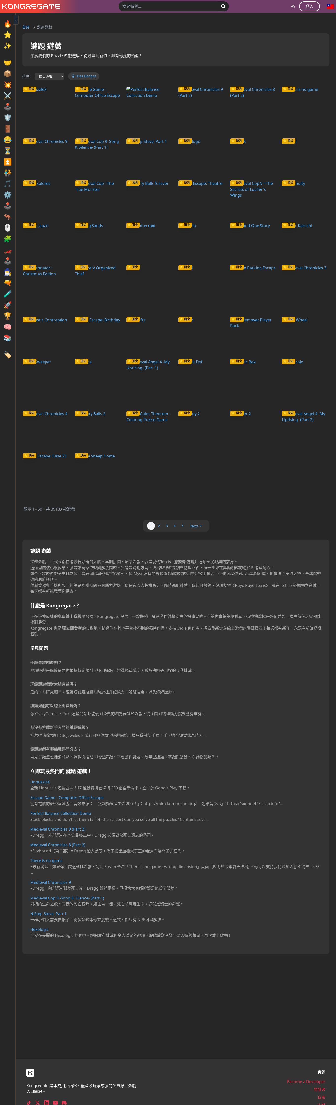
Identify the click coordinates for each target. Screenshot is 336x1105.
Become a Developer (306, 1081)
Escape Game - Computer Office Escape (67, 797)
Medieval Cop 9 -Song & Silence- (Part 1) (67, 898)
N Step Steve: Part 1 (48, 913)
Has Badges (86, 76)
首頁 (25, 27)
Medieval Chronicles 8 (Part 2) (57, 845)
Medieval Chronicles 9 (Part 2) (57, 829)
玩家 (321, 1097)
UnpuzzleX (40, 782)
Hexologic (39, 929)
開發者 (319, 1089)
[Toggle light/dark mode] (293, 6)
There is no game (46, 860)
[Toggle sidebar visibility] (16, 20)
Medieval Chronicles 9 (50, 882)
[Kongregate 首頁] (30, 6)
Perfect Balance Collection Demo (60, 813)
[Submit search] (223, 6)
